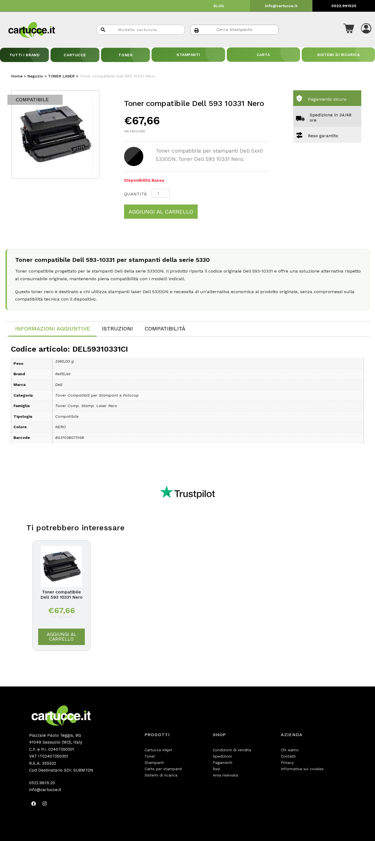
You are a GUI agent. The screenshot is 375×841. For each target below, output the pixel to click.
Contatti (288, 756)
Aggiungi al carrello (160, 211)
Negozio (35, 76)
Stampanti (154, 762)
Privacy (287, 762)
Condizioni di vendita (232, 750)
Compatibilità (165, 328)
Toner (150, 756)
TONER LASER (61, 76)
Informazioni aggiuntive (52, 328)
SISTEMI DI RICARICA (338, 54)
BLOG (219, 6)
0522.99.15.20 (42, 782)
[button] (348, 29)
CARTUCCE (75, 55)
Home (17, 76)
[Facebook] (33, 803)
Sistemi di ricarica (161, 775)
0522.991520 (343, 6)
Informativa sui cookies (302, 769)
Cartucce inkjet (158, 750)
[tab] (53, 329)
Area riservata (225, 775)
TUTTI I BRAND (24, 55)
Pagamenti (222, 762)
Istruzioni (117, 328)
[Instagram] (44, 803)
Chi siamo (290, 750)
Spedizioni (222, 756)
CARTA (263, 54)
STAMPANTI (188, 54)
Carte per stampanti (163, 769)
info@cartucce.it (281, 6)
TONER (125, 55)
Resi (216, 769)
